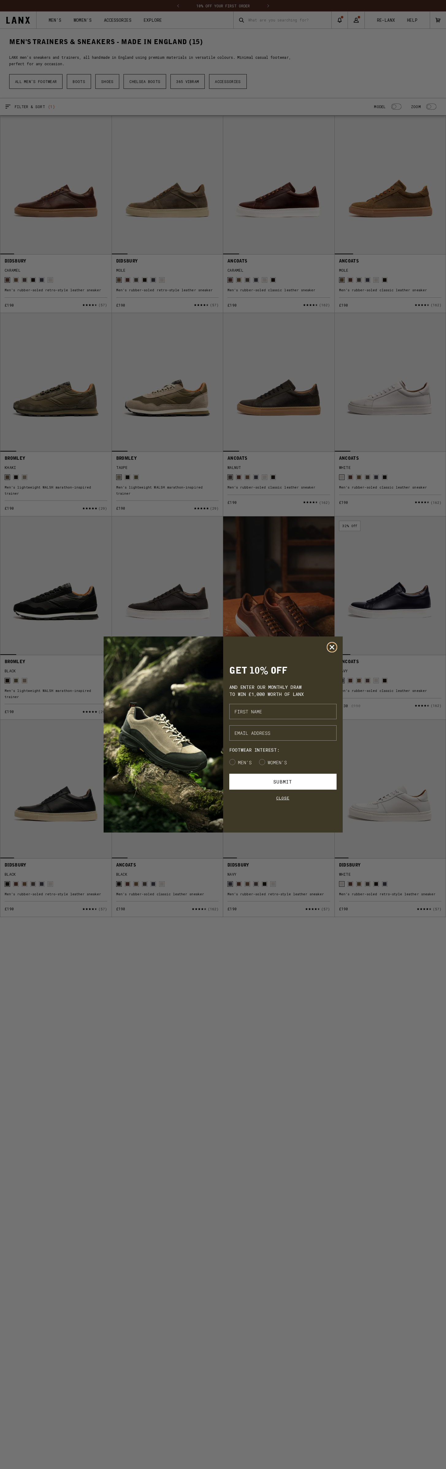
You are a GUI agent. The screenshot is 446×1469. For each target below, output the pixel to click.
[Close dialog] (332, 647)
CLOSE (282, 798)
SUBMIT (282, 782)
